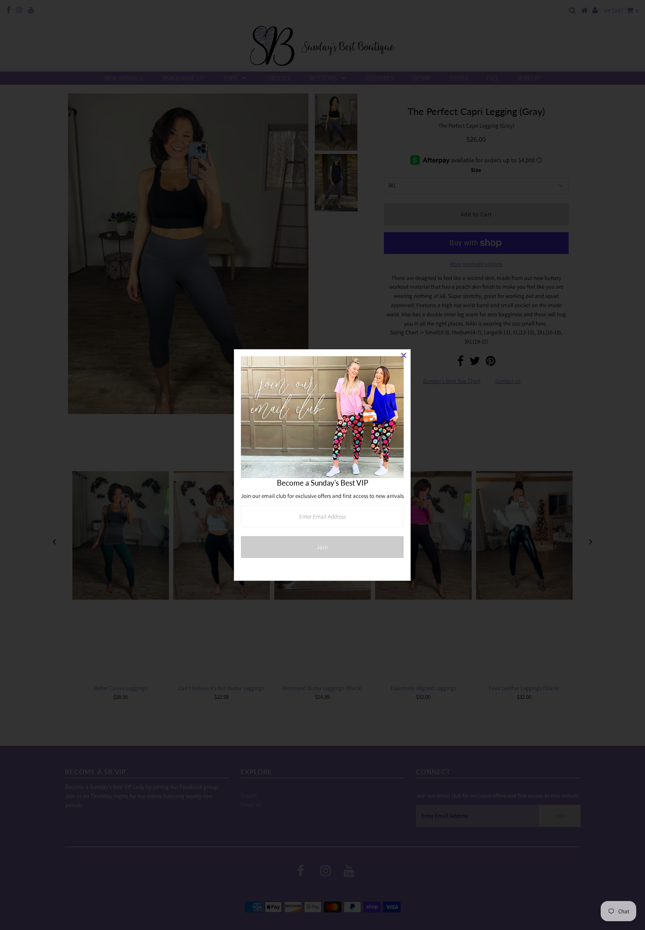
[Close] (403, 356)
